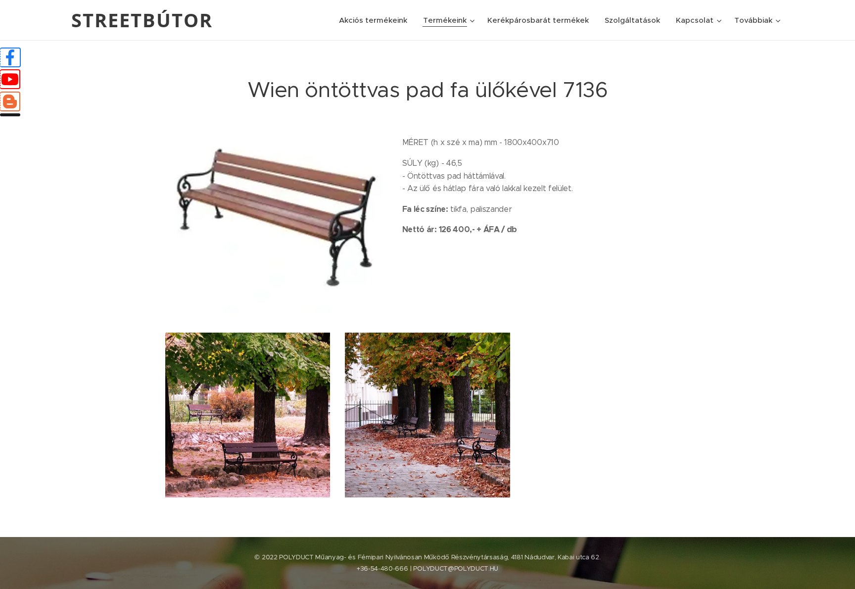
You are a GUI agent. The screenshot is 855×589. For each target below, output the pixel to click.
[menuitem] (375, 20)
